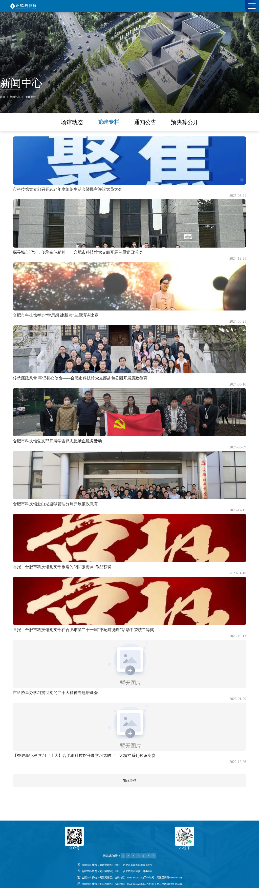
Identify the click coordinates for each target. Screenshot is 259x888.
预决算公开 (185, 122)
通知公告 (145, 122)
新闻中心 (15, 96)
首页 (2, 96)
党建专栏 (31, 96)
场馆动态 (72, 122)
